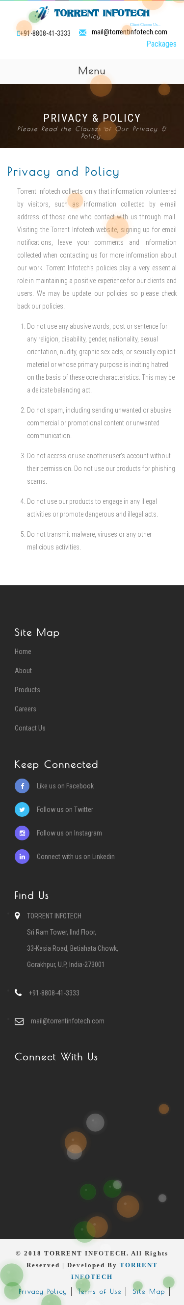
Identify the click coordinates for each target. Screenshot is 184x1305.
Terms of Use (100, 1291)
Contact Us (30, 728)
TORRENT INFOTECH (105, 14)
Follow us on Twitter (65, 809)
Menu (131, 71)
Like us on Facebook (65, 786)
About (23, 671)
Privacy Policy (43, 1291)
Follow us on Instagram (69, 833)
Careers (25, 709)
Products (27, 690)
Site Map (148, 1291)
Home (23, 651)
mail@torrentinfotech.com (129, 32)
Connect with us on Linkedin (76, 857)
